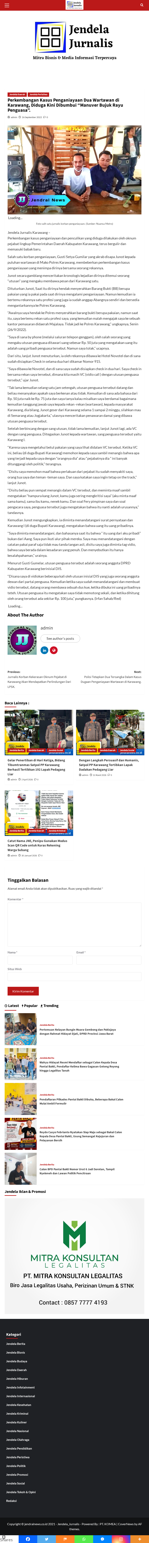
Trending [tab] (51, 1006)
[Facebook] (28, 1539)
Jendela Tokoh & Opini (21, 1492)
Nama (12, 952)
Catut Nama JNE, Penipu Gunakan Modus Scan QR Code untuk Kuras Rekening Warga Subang (37, 846)
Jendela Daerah (17, 94)
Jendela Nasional (17, 1431)
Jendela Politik (16, 1466)
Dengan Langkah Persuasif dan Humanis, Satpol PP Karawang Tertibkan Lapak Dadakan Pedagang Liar (109, 765)
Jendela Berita (16, 750)
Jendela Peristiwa (38, 94)
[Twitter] (46, 1539)
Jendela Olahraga (17, 1439)
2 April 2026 (27, 779)
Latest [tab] (13, 1006)
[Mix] (65, 1539)
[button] (8, 5)
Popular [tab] (30, 1006)
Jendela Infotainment (20, 1387)
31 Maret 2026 (99, 775)
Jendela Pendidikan (19, 1448)
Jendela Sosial (56, 750)
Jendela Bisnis (15, 1352)
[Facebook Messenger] (102, 1539)
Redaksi (11, 1500)
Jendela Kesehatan (18, 1405)
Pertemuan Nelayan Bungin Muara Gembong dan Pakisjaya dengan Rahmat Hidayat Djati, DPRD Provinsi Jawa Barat (78, 1032)
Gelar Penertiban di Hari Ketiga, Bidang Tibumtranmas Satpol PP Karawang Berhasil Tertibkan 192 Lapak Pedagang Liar (36, 767)
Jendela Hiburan (17, 1378)
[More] (139, 1539)
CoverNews (126, 1524)
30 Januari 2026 (29, 855)
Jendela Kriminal (57, 830)
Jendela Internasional (20, 1396)
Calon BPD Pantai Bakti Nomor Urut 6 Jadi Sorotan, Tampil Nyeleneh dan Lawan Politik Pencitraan (77, 1171)
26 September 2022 (32, 117)
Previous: (39, 679)
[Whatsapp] (83, 1539)
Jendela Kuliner (16, 1422)
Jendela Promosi (17, 1474)
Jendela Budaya (16, 1361)
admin (14, 117)
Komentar (15, 899)
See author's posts (60, 638)
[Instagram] (121, 1539)
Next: (111, 677)
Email (81, 952)
